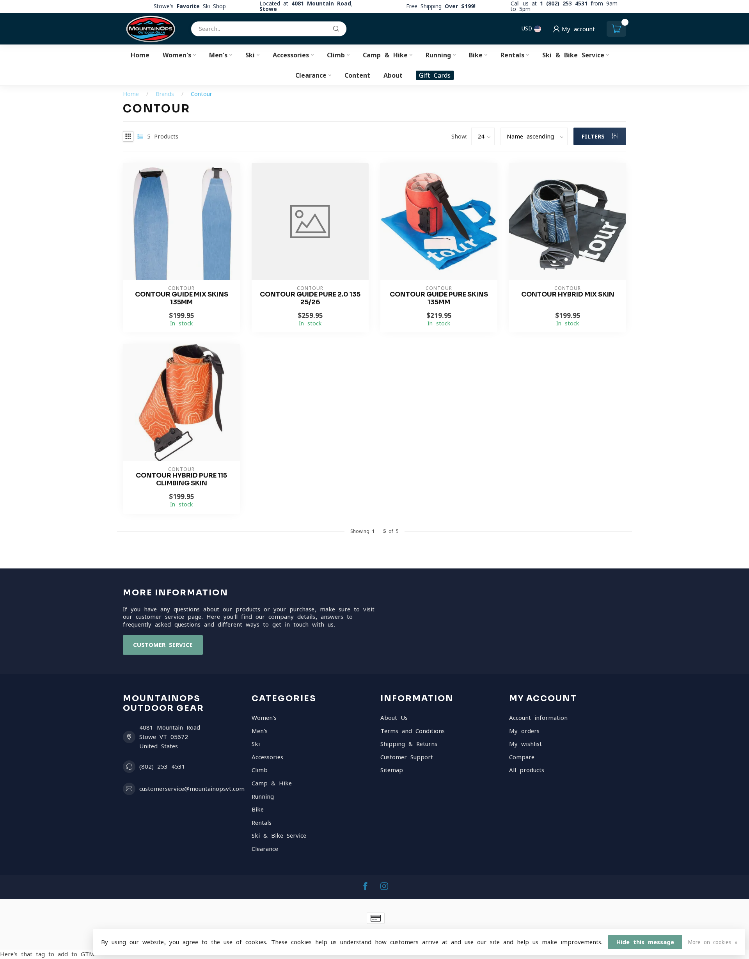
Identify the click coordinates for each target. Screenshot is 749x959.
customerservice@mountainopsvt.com (192, 789)
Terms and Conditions (412, 731)
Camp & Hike (385, 55)
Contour (201, 94)
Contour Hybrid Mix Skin (567, 294)
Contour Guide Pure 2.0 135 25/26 (310, 298)
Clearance (311, 75)
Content (357, 75)
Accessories (291, 55)
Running (438, 55)
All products (526, 770)
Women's (177, 55)
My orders (524, 731)
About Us (394, 718)
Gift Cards (435, 75)
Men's (218, 55)
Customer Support (406, 757)
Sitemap (391, 770)
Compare (521, 757)
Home (140, 55)
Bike (476, 55)
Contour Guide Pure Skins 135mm (439, 298)
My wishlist (525, 744)
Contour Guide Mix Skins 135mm (181, 298)
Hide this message (645, 942)
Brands (165, 94)
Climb (336, 55)
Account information (538, 718)
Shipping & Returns (408, 744)
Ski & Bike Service (573, 55)
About (393, 75)
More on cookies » (712, 942)
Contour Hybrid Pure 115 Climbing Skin (181, 479)
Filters (595, 136)
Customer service (163, 645)
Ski (250, 55)
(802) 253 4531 (162, 766)
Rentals (512, 55)
